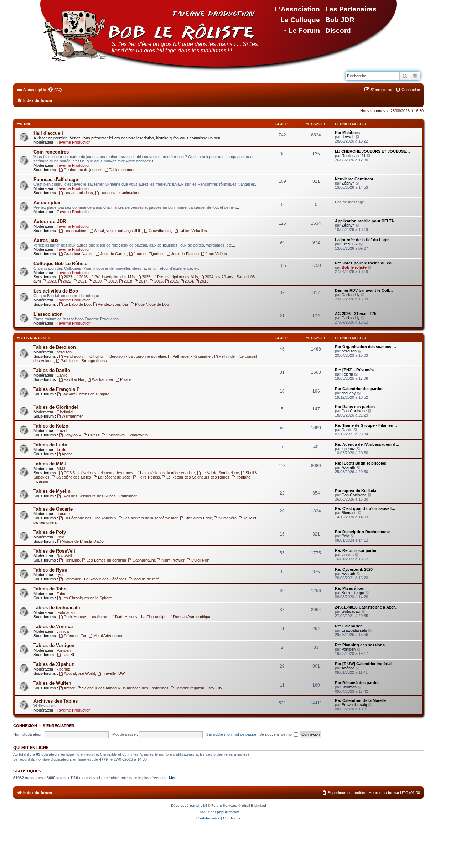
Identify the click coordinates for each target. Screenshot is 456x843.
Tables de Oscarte (53, 509)
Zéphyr (348, 183)
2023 (51, 281)
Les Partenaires (351, 9)
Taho (61, 593)
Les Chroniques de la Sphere (87, 598)
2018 (128, 281)
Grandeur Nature (78, 254)
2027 (68, 277)
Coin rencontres (51, 152)
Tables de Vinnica (53, 626)
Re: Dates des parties (355, 406)
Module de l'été (146, 579)
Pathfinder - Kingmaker (192, 356)
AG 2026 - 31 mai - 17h (356, 313)
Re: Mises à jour (350, 588)
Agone (67, 454)
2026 (83, 277)
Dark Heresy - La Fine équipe (140, 617)
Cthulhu (96, 356)
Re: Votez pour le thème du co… (365, 263)
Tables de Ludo (50, 445)
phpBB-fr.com (228, 812)
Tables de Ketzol (51, 426)
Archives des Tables (55, 701)
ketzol (62, 431)
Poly (60, 537)
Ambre (69, 688)
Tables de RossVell (54, 551)
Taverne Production (73, 142)
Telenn (347, 374)
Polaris (126, 379)
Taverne (23, 124)
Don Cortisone (354, 411)
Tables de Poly (49, 532)
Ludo (62, 450)
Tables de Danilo (51, 370)
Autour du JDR (49, 221)
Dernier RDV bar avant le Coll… (364, 290)
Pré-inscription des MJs (114, 277)
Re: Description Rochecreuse (362, 531)
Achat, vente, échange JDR (118, 230)
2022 (67, 281)
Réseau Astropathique (192, 617)
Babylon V (72, 435)
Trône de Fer (75, 635)
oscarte (63, 514)
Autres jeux (45, 240)
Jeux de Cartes (113, 254)
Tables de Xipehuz (53, 664)
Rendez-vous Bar (113, 304)
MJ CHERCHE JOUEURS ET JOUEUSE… (372, 151)
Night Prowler (173, 560)
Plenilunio (72, 560)
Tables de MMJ (49, 463)
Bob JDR (339, 20)
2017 (143, 281)
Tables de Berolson (54, 347)
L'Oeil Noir (200, 560)
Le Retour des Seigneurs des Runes (197, 477)
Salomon (349, 687)
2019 (112, 281)
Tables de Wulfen (52, 683)
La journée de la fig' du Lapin (362, 240)
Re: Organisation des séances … (365, 347)
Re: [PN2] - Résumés (354, 370)
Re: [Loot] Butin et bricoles (360, 463)
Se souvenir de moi (276, 734)
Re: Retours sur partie (355, 550)
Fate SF (69, 654)
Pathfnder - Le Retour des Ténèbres (95, 579)
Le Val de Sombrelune (220, 473)
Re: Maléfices (347, 132)
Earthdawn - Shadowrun (127, 435)
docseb (348, 137)
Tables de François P (56, 389)
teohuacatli (66, 612)
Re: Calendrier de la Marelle (360, 700)
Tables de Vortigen (53, 645)
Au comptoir (47, 202)
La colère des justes (73, 477)
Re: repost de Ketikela (355, 490)
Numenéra (227, 518)
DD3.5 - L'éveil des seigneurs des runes (98, 473)
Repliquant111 (354, 156)
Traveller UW (113, 673)
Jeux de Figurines (149, 254)
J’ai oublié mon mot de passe (231, 734)
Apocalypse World (79, 673)
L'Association (297, 9)
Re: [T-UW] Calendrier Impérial (363, 664)
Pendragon (73, 356)
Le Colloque (300, 20)
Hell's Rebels (149, 477)
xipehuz (348, 448)
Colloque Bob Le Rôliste (60, 263)
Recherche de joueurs (83, 169)
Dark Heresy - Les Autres (86, 617)
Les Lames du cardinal (106, 560)
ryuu (60, 575)
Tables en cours (123, 169)
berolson (64, 352)
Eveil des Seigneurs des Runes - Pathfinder (99, 496)
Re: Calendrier (348, 626)
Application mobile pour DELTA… (366, 221)
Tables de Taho (50, 588)
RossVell (64, 556)
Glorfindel (65, 412)
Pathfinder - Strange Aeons (84, 360)
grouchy (349, 393)
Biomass (349, 513)
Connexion (25, 726)
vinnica (348, 555)
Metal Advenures (107, 635)
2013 (204, 281)
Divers (93, 435)
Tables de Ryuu (50, 570)
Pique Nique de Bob (152, 304)
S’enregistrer (58, 726)
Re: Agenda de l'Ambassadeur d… (367, 444)
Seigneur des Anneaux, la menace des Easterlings (125, 688)
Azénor (348, 668)
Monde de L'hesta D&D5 (83, 541)
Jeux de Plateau (185, 254)
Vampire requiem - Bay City (198, 688)
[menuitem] (55, 90)
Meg (173, 778)
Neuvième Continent (354, 179)
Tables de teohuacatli (56, 607)
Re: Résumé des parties (357, 683)
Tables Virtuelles (193, 230)
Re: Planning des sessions (360, 645)
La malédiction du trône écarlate (167, 473)
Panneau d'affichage (55, 179)
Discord (338, 30)
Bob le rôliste (354, 267)
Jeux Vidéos (216, 254)
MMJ (61, 468)
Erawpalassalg (354, 630)
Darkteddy (351, 295)
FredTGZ (350, 244)
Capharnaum (144, 560)
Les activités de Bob (55, 291)
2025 (146, 277)
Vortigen (64, 650)
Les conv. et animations (120, 193)
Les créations (75, 230)
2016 (158, 281)
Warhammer (102, 379)
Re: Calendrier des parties (359, 389)
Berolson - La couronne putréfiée (137, 356)
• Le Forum (302, 30)
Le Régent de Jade (114, 477)
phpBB (202, 805)
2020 (97, 281)
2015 (174, 281)
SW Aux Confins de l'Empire (85, 394)
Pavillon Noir (74, 379)
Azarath (348, 467)
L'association (48, 314)
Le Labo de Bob (77, 304)
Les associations (78, 193)
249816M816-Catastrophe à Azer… (367, 607)
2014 (189, 281)
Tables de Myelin (52, 491)
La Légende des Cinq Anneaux (90, 518)
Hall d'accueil (48, 133)
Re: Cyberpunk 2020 (354, 569)
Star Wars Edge (198, 518)
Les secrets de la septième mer (150, 518)
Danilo (62, 375)
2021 (82, 281)
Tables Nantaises (32, 338)
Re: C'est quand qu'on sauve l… (365, 508)
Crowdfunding (160, 230)
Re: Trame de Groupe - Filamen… (366, 425)
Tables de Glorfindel (55, 407)
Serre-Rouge (353, 592)
